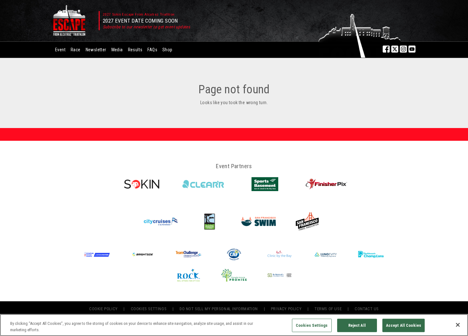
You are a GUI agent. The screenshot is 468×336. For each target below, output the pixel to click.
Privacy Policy (286, 308)
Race (76, 49)
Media (117, 49)
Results (135, 49)
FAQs (152, 49)
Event (60, 49)
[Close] (458, 325)
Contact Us (367, 308)
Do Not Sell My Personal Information (219, 308)
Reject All (357, 325)
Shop (167, 49)
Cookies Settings (149, 308)
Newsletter (96, 49)
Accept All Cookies (403, 325)
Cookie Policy (103, 308)
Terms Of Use (328, 308)
